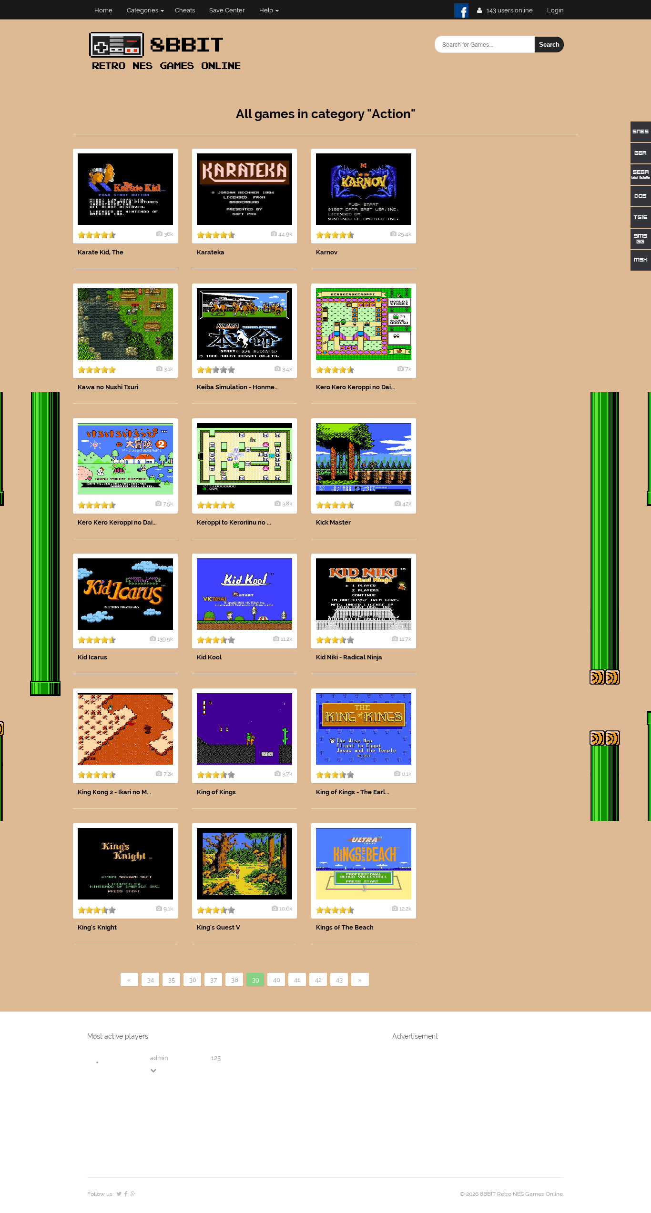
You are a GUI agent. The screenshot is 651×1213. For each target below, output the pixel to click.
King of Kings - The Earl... (352, 792)
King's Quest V (218, 927)
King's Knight (97, 927)
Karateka (210, 252)
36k (168, 234)
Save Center (227, 10)
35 (171, 979)
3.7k (287, 773)
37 (213, 979)
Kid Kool (209, 657)
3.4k (287, 368)
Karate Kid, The (100, 252)
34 (150, 979)
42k (406, 503)
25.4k (404, 234)
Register (559, 10)
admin (159, 1057)
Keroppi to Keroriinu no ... (234, 522)
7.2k (168, 773)
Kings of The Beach (345, 927)
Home (103, 10)
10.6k (285, 908)
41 (297, 979)
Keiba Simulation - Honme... (238, 387)
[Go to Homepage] (167, 70)
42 (318, 979)
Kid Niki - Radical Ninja (349, 657)
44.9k (285, 234)
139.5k (165, 639)
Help (266, 10)
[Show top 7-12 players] (154, 1070)
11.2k (286, 639)
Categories (142, 10)
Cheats (185, 10)
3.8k (287, 503)
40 (276, 979)
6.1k (406, 773)
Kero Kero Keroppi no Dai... (355, 387)
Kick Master (333, 522)
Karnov (326, 252)
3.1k (168, 368)
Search (549, 44)
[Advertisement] (506, 292)
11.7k (405, 639)
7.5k (168, 503)
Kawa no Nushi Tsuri (108, 387)
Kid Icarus (92, 657)
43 (339, 979)
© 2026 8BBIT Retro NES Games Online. (512, 1194)
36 (192, 979)
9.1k (168, 908)
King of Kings (216, 792)
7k (408, 368)
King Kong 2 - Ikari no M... (114, 792)
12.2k (405, 908)
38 (234, 979)
